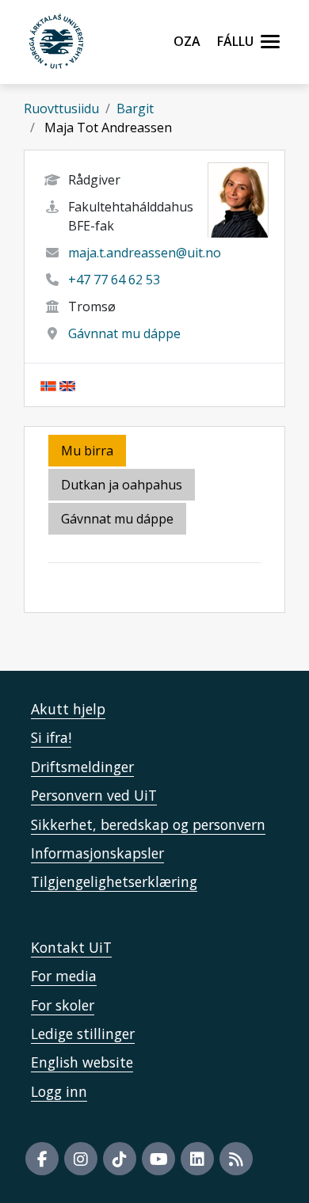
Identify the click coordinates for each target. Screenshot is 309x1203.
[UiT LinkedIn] (197, 1158)
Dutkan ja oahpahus (121, 484)
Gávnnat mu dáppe (124, 333)
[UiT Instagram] (80, 1158)
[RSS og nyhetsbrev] (236, 1158)
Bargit (135, 108)
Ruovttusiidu (61, 108)
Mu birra (87, 450)
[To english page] (67, 385)
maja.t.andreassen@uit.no (144, 252)
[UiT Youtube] (158, 1158)
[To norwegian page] (48, 385)
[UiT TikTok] (119, 1158)
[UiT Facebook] (42, 1158)
